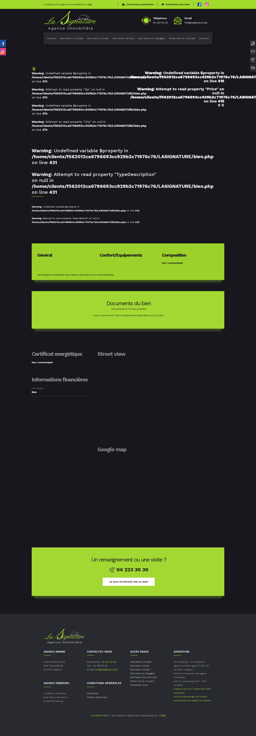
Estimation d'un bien (177, 4)
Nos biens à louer (98, 38)
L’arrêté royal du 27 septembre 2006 (192, 689)
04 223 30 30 (160, 22)
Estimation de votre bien (143, 677)
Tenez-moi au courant (182, 38)
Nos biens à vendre (72, 38)
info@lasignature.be (195, 22)
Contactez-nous (139, 685)
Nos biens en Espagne (151, 38)
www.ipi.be (179, 693)
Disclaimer (92, 693)
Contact (204, 38)
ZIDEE (162, 715)
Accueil (51, 38)
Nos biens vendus (123, 38)
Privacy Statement (97, 697)
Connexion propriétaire (140, 4)
